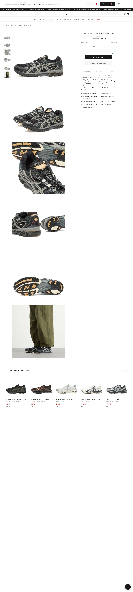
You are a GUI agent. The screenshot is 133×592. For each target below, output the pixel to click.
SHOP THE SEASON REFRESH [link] (32, 9)
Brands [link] (42, 19)
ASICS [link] (83, 78)
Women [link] (12, 14)
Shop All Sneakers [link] (106, 104)
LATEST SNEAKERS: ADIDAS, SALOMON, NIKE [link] (84, 9)
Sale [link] (98, 19)
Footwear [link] (50, 19)
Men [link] (5, 14)
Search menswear (110, 14)
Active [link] (84, 19)
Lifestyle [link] (76, 19)
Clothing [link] (58, 19)
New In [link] (35, 19)
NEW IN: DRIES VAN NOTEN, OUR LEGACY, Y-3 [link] (56, 9)
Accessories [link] (67, 19)
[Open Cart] (128, 14)
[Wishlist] (124, 14)
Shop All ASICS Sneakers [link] (108, 101)
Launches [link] (91, 19)
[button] (122, 370)
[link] (66, 14)
